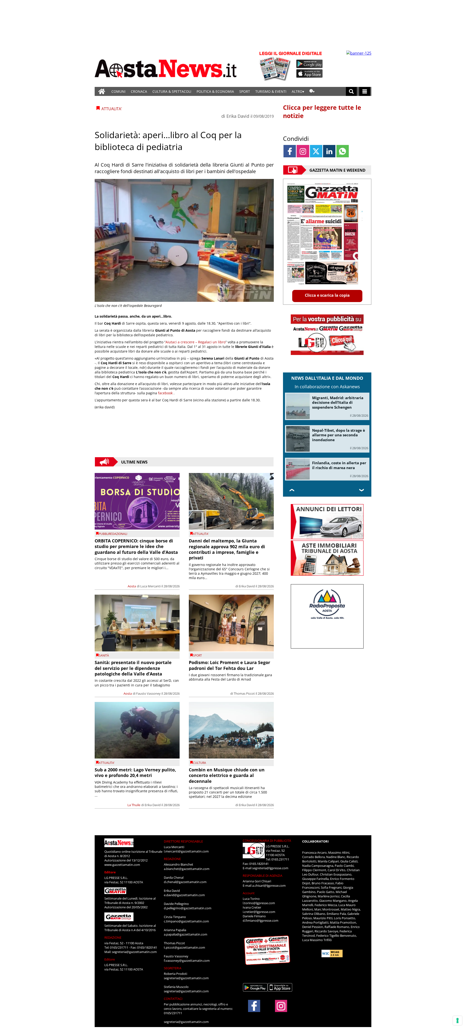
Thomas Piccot (244, 693)
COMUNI (118, 91)
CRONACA (139, 91)
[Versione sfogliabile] (276, 66)
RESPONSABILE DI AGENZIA (262, 875)
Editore (110, 872)
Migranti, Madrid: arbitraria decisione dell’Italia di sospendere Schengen (337, 402)
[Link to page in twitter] (316, 151)
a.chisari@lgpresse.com (269, 885)
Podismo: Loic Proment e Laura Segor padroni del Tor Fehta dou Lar (229, 665)
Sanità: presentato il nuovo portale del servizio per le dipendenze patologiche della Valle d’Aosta (133, 668)
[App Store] (310, 73)
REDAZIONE (112, 937)
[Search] (351, 91)
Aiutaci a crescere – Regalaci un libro (195, 342)
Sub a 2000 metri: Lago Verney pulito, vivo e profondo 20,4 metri (135, 772)
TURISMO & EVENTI (270, 91)
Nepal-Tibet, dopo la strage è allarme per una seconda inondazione (338, 435)
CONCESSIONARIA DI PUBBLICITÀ (267, 840)
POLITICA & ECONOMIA (215, 91)
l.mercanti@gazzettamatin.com (186, 851)
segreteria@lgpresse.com (270, 868)
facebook (166, 393)
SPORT (244, 91)
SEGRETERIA (172, 968)
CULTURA (199, 763)
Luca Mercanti (150, 586)
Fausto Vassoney (148, 693)
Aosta (132, 586)
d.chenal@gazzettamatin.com (185, 882)
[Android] (309, 64)
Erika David (237, 116)
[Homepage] (102, 91)
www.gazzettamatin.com (122, 864)
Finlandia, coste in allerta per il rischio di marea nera (339, 465)
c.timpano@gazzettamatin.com (186, 921)
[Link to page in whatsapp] (342, 151)
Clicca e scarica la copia (327, 295)
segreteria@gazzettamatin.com (134, 952)
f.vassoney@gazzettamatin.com (187, 960)
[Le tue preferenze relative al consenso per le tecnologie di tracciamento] (457, 1020)
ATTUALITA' (201, 534)
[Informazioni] (312, 91)
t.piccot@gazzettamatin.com (184, 947)
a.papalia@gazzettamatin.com (185, 934)
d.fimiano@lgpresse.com (260, 920)
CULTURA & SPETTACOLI (171, 91)
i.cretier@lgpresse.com (259, 912)
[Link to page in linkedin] (329, 151)
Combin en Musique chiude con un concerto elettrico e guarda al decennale (227, 775)
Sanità (104, 655)
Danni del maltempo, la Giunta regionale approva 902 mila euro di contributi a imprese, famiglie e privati (227, 549)
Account (249, 893)
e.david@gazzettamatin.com (184, 895)
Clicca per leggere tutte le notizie (322, 111)
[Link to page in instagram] (303, 151)
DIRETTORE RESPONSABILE (183, 841)
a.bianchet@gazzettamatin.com (186, 869)
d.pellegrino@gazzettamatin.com (187, 908)
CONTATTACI (173, 998)
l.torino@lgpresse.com (259, 903)
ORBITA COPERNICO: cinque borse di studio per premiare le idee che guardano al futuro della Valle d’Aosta (136, 546)
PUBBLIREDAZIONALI (113, 534)
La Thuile (133, 805)
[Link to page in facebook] (289, 151)
